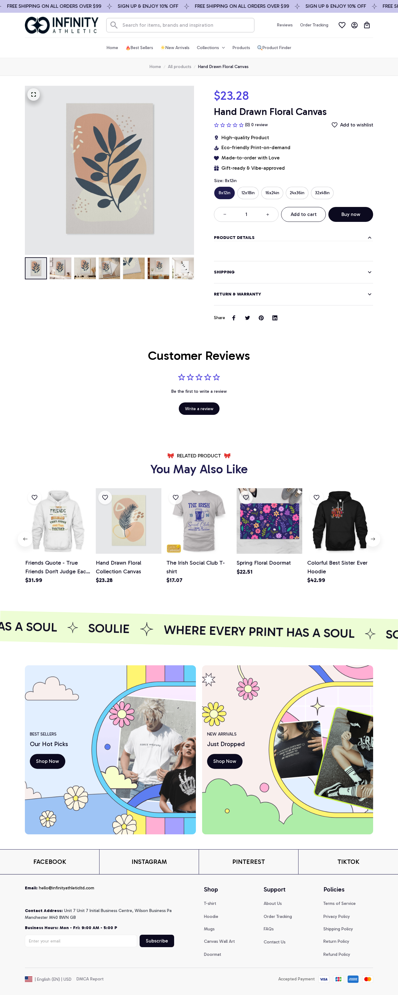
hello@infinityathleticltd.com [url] (66, 888)
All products (179, 66)
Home (155, 66)
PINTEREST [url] (248, 861)
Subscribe (157, 941)
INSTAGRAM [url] (149, 861)
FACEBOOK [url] (49, 861)
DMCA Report (90, 979)
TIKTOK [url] (348, 861)
